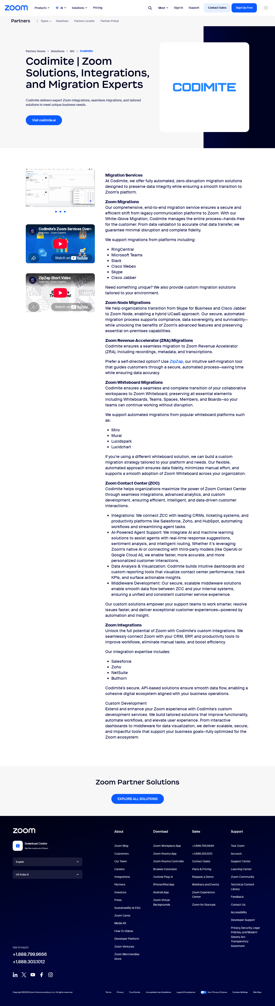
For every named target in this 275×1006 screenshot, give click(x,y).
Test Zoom (238, 846)
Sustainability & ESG (127, 908)
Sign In (178, 7)
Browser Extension (165, 869)
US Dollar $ (22, 874)
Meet (161, 8)
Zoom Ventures (124, 946)
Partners (20, 21)
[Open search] (150, 8)
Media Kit (120, 923)
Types (44, 21)
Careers (119, 869)
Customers (121, 853)
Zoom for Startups (203, 904)
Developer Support (243, 920)
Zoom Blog (121, 846)
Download (160, 831)
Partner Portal (110, 21)
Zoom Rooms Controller (168, 861)
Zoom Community (242, 877)
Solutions (78, 8)
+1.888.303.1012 (29, 962)
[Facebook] (41, 976)
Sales (196, 831)
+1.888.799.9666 (30, 954)
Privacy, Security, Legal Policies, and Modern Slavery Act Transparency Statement (245, 937)
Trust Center (135, 992)
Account (236, 853)
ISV (72, 51)
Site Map (257, 992)
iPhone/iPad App (163, 884)
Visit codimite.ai (44, 120)
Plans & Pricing (201, 869)
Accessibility (239, 912)
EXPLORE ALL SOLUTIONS (137, 799)
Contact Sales (217, 7)
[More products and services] (266, 8)
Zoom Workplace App (167, 846)
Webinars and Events (205, 884)
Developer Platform (126, 938)
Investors (120, 892)
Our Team (120, 861)
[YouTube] (32, 976)
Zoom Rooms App (164, 853)
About (118, 831)
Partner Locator (84, 21)
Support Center (241, 861)
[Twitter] (24, 976)
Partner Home (35, 51)
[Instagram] (50, 976)
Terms (108, 992)
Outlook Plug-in (163, 877)
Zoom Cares (122, 915)
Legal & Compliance (186, 992)
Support (194, 7)
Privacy (120, 992)
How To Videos (123, 931)
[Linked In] (15, 976)
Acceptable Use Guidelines (158, 992)
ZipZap (176, 361)
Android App (161, 892)
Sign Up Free (244, 7)
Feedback (237, 897)
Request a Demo (203, 877)
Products (41, 8)
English (20, 861)
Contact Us (238, 904)
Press (118, 900)
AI (61, 8)
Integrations (122, 877)
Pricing (97, 7)
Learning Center (241, 869)
